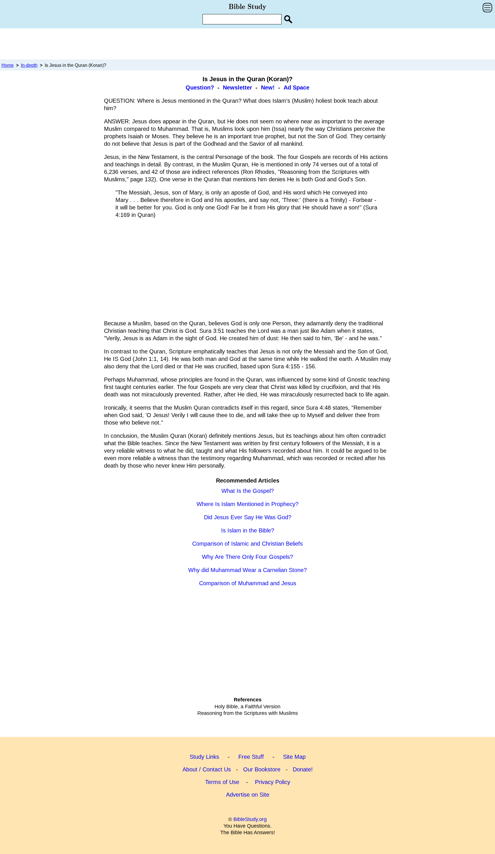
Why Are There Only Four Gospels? (247, 557)
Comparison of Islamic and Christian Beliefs (247, 543)
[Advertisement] (247, 44)
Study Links (204, 757)
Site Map (294, 757)
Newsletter (237, 87)
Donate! (303, 769)
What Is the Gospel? (247, 491)
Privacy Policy (272, 782)
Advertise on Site (247, 794)
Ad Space (296, 87)
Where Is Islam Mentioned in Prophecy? (247, 504)
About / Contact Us (206, 769)
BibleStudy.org (250, 819)
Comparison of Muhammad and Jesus (247, 583)
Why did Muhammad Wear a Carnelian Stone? (247, 570)
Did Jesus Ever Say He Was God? (247, 517)
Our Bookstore (261, 769)
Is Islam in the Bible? (247, 530)
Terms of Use (222, 782)
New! (268, 87)
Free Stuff (251, 757)
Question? (200, 87)
